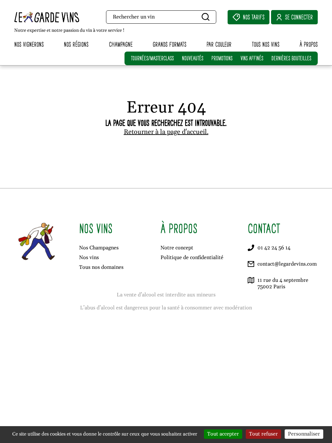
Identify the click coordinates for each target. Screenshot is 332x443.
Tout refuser (263, 434)
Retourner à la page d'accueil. (166, 132)
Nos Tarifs (254, 17)
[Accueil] (56, 17)
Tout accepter (223, 434)
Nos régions (76, 44)
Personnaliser (304, 434)
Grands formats (169, 44)
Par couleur (219, 44)
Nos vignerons (29, 44)
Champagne (121, 44)
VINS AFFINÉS (252, 58)
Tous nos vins (265, 44)
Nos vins (89, 257)
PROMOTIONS (221, 58)
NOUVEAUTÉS (192, 58)
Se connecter (299, 17)
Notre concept (176, 248)
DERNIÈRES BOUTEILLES (291, 58)
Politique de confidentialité (191, 257)
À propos (309, 44)
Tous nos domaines (101, 267)
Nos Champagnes (99, 248)
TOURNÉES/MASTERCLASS (152, 58)
